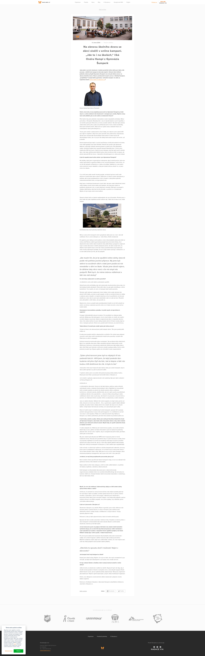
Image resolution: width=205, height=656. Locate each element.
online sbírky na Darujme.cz (97, 79)
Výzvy (92, 2)
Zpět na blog (102, 9)
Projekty (86, 2)
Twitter (122, 591)
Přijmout (18, 651)
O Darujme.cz (107, 2)
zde (15, 644)
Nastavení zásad (8, 651)
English (128, 2)
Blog (99, 2)
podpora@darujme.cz (45, 650)
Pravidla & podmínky (102, 636)
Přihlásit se (154, 2)
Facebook (111, 591)
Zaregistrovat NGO (118, 2)
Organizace (78, 2)
